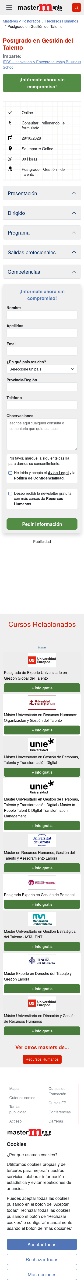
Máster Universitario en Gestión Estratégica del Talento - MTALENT (40, 934)
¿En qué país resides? (26, 361)
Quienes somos (22, 1097)
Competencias (24, 271)
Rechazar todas (42, 1259)
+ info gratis (42, 687)
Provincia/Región (22, 379)
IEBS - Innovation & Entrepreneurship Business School (42, 64)
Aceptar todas (42, 1244)
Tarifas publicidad (18, 1109)
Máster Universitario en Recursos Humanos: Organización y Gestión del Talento (40, 717)
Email (11, 343)
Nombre (14, 307)
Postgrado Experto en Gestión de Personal (39, 894)
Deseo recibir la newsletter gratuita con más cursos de (42, 499)
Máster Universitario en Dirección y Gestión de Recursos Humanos (40, 1018)
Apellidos (15, 325)
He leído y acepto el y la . (44, 475)
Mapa (14, 1088)
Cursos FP (57, 1102)
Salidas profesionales (32, 252)
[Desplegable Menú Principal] (9, 7)
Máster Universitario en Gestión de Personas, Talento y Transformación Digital (41, 759)
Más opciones (42, 1274)
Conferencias (60, 1112)
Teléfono (14, 397)
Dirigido (16, 212)
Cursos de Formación (57, 1091)
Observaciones (20, 415)
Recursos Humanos (42, 1059)
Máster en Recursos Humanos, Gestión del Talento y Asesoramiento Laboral (39, 855)
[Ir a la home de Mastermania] (39, 7)
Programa (19, 232)
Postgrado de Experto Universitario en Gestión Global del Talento (35, 675)
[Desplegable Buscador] (76, 7)
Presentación (22, 193)
